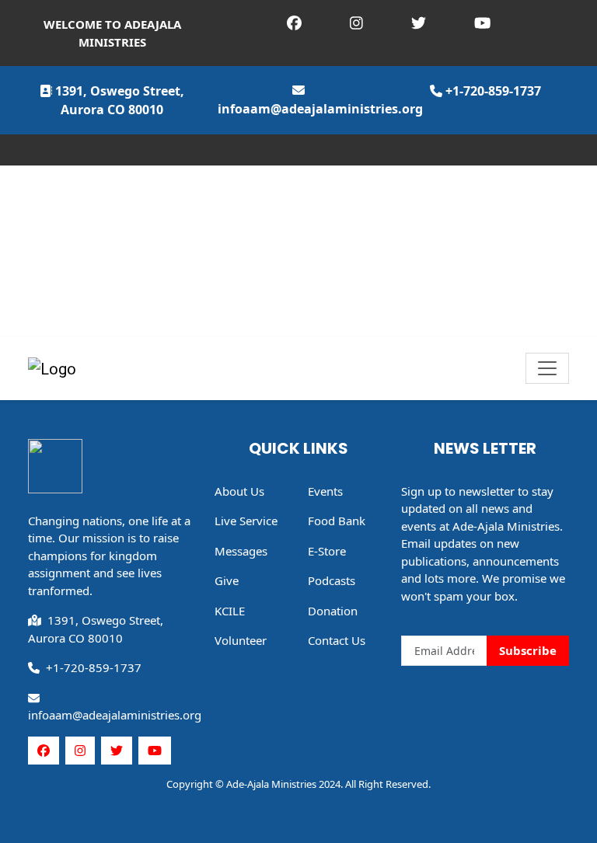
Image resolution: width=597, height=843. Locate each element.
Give (227, 580)
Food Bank (336, 520)
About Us (239, 491)
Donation (333, 610)
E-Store (327, 551)
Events (325, 491)
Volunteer (241, 640)
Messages (241, 551)
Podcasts (331, 580)
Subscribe (528, 650)
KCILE (230, 610)
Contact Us (336, 640)
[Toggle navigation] (547, 368)
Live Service (246, 520)
